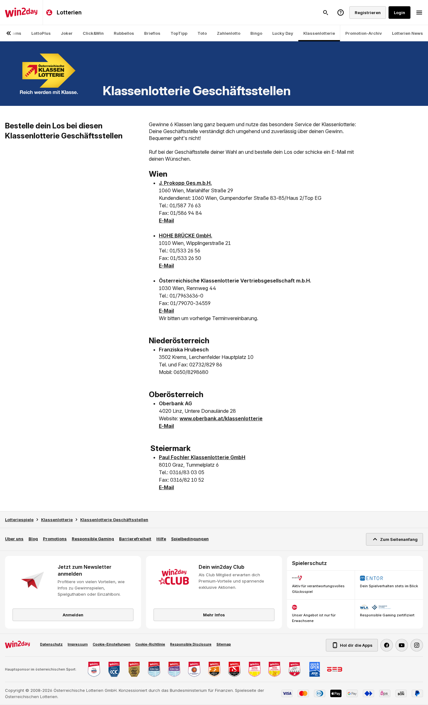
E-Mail (166, 220)
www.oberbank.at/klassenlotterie (221, 418)
